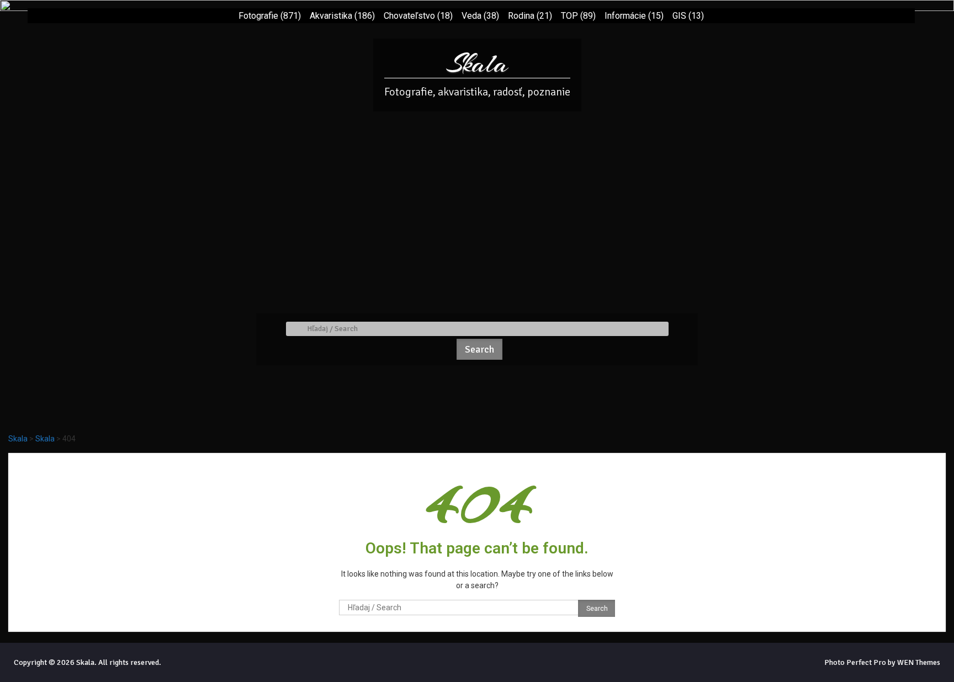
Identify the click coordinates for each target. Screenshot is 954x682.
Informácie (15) (634, 15)
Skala (477, 63)
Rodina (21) (530, 15)
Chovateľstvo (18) (418, 15)
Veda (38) (480, 15)
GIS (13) (688, 15)
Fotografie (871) (270, 15)
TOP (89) (578, 15)
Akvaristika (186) (342, 15)
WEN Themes (918, 662)
